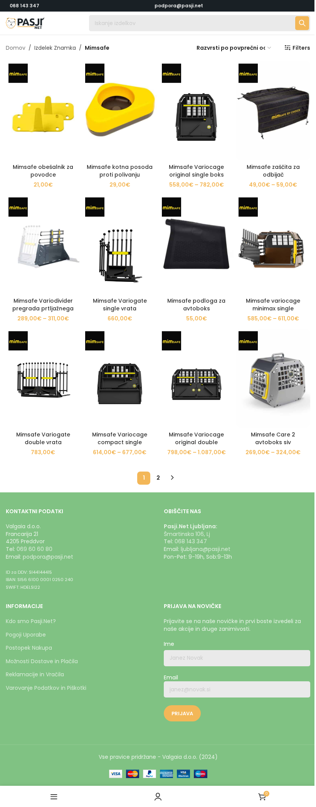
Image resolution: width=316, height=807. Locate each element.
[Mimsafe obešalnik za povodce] (43, 110)
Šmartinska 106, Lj (187, 534)
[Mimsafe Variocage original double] (196, 378)
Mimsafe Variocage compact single (119, 438)
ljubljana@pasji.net (205, 549)
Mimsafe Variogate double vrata (43, 438)
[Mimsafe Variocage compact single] (119, 378)
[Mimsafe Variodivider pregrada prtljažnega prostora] (43, 244)
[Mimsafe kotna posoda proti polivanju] (119, 110)
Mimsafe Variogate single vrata (120, 304)
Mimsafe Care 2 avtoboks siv (273, 438)
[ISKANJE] (302, 23)
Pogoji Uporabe (26, 635)
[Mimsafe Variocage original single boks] (196, 110)
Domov (15, 48)
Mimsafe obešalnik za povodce (43, 171)
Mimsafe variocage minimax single (273, 304)
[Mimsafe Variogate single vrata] (119, 244)
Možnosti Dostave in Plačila (42, 661)
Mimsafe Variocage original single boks (196, 171)
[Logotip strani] (25, 23)
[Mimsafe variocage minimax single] (273, 244)
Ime (169, 644)
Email (171, 677)
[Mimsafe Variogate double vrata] (43, 378)
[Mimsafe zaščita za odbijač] (273, 110)
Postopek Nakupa (29, 648)
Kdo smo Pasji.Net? (31, 621)
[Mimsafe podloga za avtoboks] (196, 244)
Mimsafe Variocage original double (196, 438)
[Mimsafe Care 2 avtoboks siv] (273, 378)
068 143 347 (24, 5)
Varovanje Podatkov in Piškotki (46, 688)
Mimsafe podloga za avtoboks (196, 304)
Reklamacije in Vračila (35, 674)
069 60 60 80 (34, 549)
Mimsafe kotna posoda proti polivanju (120, 171)
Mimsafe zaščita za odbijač (273, 171)
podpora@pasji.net (48, 557)
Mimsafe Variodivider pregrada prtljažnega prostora (43, 308)
